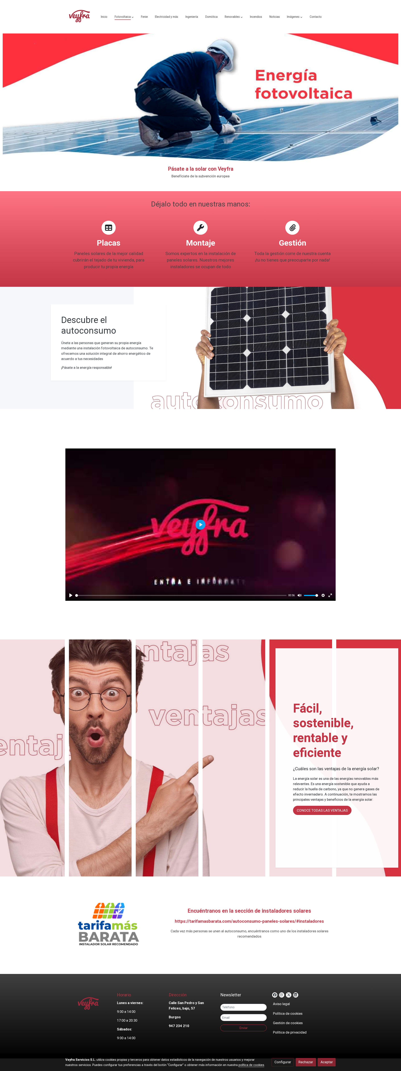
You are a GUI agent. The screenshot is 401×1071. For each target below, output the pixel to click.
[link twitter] (288, 994)
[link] (79, 16)
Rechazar (305, 1062)
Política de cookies (287, 1013)
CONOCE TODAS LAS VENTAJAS (322, 810)
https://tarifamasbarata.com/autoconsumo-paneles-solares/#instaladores (249, 921)
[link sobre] (89, 1004)
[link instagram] (281, 994)
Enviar (244, 1028)
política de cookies (251, 1065)
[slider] (181, 595)
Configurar (282, 1062)
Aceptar (327, 1062)
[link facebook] (274, 994)
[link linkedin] (295, 994)
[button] (124, 16)
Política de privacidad (290, 1032)
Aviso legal (281, 1004)
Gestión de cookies (288, 1023)
